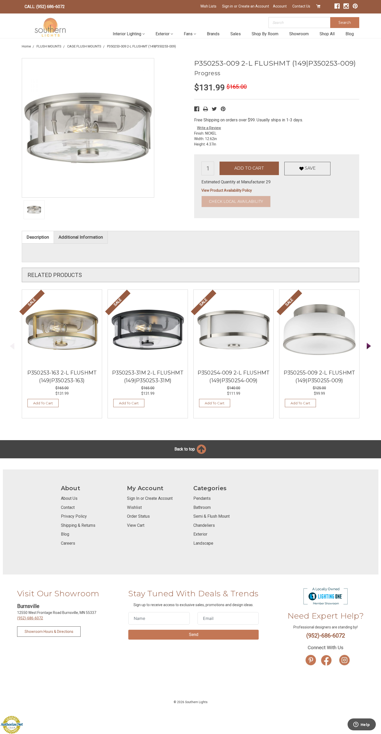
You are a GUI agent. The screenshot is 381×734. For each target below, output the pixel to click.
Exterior (163, 33)
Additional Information (81, 237)
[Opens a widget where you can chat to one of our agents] (361, 724)
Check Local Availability (236, 201)
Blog (349, 33)
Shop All (327, 33)
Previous (12, 346)
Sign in (227, 6)
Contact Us (301, 6)
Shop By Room (265, 33)
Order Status (138, 516)
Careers (68, 543)
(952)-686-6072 (30, 618)
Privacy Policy (74, 516)
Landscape (203, 543)
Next (369, 346)
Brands (213, 33)
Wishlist (134, 507)
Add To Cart (43, 403)
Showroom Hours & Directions (49, 631)
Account (280, 6)
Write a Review (209, 128)
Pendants (202, 498)
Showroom (299, 33)
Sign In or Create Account (150, 498)
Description (38, 237)
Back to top (185, 449)
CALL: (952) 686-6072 (45, 6)
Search (344, 22)
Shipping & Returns (78, 525)
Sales (235, 33)
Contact (68, 507)
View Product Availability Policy (226, 190)
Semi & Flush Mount (211, 516)
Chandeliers (204, 525)
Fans (188, 33)
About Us (69, 498)
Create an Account (253, 6)
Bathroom (202, 507)
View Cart (135, 525)
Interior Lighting (127, 33)
